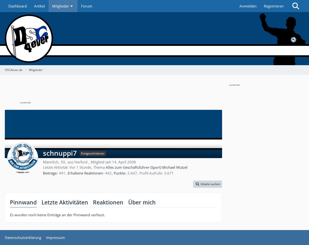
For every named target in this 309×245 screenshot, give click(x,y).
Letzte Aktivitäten (65, 202)
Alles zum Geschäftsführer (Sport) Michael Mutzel (147, 167)
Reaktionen (108, 202)
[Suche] (295, 6)
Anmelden (248, 6)
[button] (207, 184)
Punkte (119, 173)
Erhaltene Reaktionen (85, 173)
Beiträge (50, 173)
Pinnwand (23, 202)
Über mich (142, 202)
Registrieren (274, 6)
